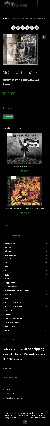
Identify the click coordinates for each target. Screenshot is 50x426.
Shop (13, 18)
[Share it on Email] (36, 27)
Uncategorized (10, 326)
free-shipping (34, 349)
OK (25, 422)
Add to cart (8, 116)
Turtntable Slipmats (12, 322)
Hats (7, 275)
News (8, 389)
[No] (47, 418)
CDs (18, 18)
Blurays (8, 251)
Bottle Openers (10, 255)
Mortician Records (22, 354)
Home (7, 18)
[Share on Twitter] (18, 27)
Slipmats (8, 310)
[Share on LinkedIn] (27, 27)
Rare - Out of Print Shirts (14, 306)
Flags (7, 271)
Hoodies (8, 279)
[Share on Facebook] (13, 27)
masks (6, 354)
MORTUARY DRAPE (20, 73)
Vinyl (7, 330)
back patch (12, 349)
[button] (44, 37)
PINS (7, 298)
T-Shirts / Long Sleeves (13, 318)
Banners (8, 247)
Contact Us (10, 393)
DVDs (7, 267)
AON (4, 349)
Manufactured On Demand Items (17, 291)
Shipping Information (14, 398)
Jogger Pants (10, 283)
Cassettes (9, 259)
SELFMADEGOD (18, 359)
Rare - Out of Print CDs (13, 302)
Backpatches (10, 243)
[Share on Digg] (32, 27)
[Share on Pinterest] (22, 27)
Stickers (8, 314)
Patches (8, 295)
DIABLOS (22, 349)
